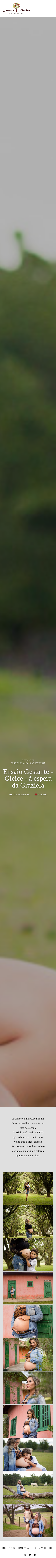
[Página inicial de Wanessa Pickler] (16, 8)
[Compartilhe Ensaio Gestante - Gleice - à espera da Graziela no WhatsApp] (25, 1555)
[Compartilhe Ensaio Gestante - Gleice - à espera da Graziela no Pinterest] (35, 1555)
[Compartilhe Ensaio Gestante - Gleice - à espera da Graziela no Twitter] (30, 1555)
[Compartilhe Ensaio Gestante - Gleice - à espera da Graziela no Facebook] (20, 1555)
